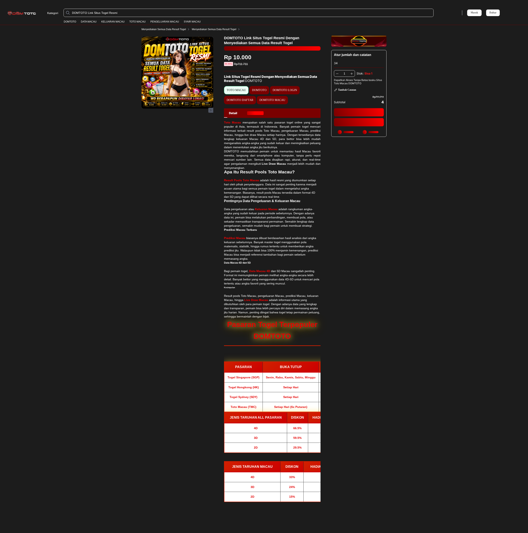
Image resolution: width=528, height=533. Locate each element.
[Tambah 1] (351, 73)
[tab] (233, 113)
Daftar (492, 12)
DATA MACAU (89, 21)
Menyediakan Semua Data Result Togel (163, 29)
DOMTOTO (70, 21)
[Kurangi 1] (337, 73)
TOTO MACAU (137, 21)
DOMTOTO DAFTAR (240, 100)
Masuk (474, 12)
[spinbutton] (344, 73)
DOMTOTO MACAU (272, 100)
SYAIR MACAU (192, 21)
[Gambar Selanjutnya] (210, 110)
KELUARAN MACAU (113, 21)
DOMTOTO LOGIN (285, 90)
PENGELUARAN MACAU (164, 21)
